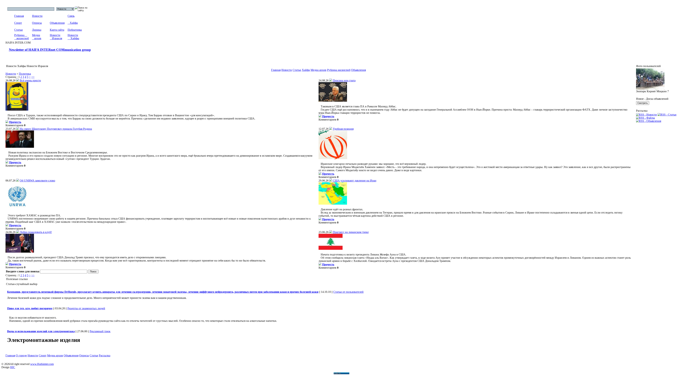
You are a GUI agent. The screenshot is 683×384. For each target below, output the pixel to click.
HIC (12, 367)
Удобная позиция (343, 128)
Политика (25, 73)
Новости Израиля (56, 37)
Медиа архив (36, 37)
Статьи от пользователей (348, 291)
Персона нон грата (344, 80)
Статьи (18, 29)
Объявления (57, 22)
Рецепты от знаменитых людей (86, 308)
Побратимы (75, 29)
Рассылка (104, 355)
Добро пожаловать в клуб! (36, 232)
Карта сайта (57, 29)
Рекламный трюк (100, 331)
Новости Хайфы (73, 37)
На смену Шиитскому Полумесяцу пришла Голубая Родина (56, 128)
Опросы (37, 22)
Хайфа (73, 22)
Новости (37, 15)
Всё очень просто (30, 80)
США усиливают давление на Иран (354, 180)
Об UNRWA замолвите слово (37, 180)
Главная (19, 15)
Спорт (18, 22)
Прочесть (15, 122)
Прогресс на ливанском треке (351, 232)
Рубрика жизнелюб (21, 37)
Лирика (36, 29)
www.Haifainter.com (42, 364)
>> (33, 76)
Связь (71, 15)
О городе (21, 355)
